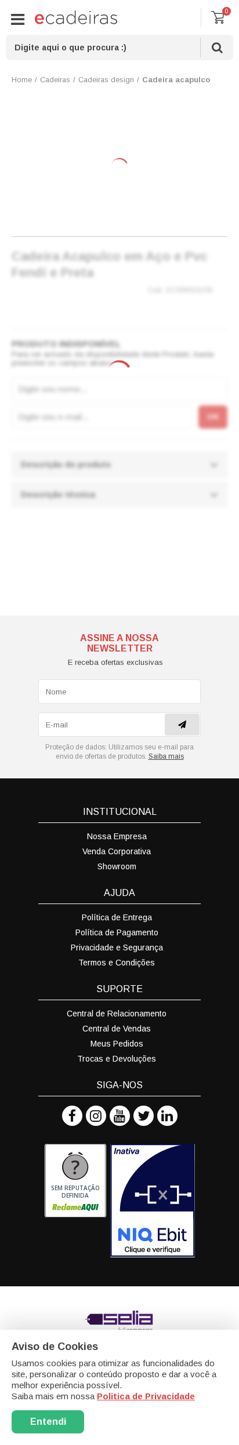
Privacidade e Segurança (117, 947)
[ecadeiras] (76, 17)
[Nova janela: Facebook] (72, 1116)
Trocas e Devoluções (116, 1058)
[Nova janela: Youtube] (120, 1116)
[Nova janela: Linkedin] (167, 1116)
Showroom (116, 866)
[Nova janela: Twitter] (143, 1116)
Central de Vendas (116, 1028)
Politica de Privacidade (146, 1396)
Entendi (48, 1421)
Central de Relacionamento (116, 1013)
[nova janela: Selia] (119, 1321)
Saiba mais (166, 756)
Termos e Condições (116, 962)
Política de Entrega (117, 917)
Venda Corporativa (116, 851)
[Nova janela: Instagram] (96, 1116)
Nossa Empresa (117, 836)
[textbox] (119, 47)
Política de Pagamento (116, 932)
